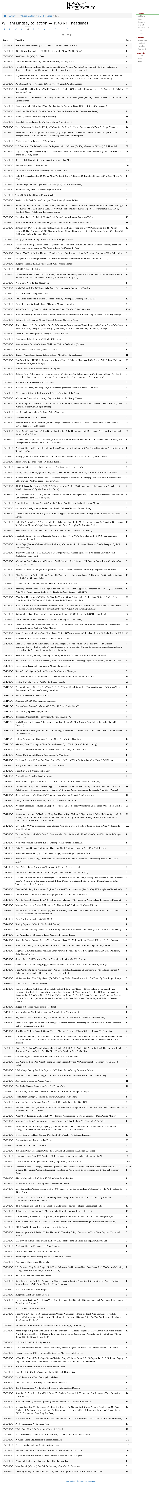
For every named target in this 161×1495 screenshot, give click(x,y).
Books (139, 19)
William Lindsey (27, 16)
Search (140, 56)
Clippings (141, 22)
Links (139, 58)
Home (139, 61)
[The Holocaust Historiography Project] (80, 5)
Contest (140, 25)
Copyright (141, 49)
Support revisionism (86, 1481)
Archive (12, 16)
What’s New (142, 40)
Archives (141, 16)
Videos (140, 33)
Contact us (70, 1481)
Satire (139, 30)
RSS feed (141, 43)
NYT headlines (45, 16)
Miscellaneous (143, 28)
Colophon (141, 46)
